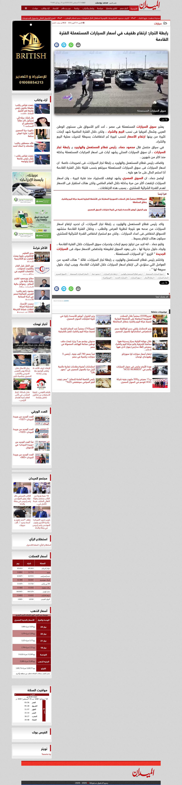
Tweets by (46, 754)
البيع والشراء (116, 131)
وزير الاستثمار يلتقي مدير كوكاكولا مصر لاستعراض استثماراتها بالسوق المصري (133, 330)
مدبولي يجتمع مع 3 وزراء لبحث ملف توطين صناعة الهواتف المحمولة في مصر (78, 343)
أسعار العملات (38, 555)
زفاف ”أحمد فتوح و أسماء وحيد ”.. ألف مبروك (22, 522)
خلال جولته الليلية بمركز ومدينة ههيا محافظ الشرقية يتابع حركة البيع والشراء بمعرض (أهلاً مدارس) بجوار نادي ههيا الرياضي (133, 344)
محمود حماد (127, 146)
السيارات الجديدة (121, 278)
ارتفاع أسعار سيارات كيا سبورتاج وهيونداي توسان (136, 355)
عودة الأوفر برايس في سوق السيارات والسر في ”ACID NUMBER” (133, 368)
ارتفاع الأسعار (136, 136)
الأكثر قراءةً (40, 247)
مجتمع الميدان (38, 477)
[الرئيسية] (134, 8)
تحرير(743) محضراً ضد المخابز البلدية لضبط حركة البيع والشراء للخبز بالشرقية (76, 330)
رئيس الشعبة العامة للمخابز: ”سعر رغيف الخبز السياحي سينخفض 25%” (76, 380)
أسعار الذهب (39, 610)
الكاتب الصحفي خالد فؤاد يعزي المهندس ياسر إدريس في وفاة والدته (22, 499)
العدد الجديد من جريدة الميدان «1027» (23, 418)
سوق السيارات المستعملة (154, 274)
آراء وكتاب (40, 99)
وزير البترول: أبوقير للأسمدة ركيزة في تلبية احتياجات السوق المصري (117, 209)
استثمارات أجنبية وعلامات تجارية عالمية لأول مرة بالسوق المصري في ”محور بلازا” (76, 369)
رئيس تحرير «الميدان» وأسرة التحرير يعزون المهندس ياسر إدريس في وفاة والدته (41, 523)
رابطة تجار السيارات (110, 274)
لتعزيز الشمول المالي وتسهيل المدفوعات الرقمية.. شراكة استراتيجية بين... (56, 18)
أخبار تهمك (40, 323)
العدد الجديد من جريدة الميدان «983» (23, 456)
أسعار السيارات (162, 278)
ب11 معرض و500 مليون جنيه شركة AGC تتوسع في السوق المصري (134, 380)
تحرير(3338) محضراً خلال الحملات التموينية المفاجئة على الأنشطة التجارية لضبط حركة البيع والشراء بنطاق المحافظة (104, 200)
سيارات (158, 23)
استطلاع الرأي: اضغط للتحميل (39, 544)
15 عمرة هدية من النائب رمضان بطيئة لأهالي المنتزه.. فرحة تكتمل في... (41, 499)
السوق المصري (132, 177)
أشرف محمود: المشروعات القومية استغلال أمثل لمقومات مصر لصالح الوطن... (127, 18)
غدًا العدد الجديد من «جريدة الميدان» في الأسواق (24, 444)
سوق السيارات (147, 126)
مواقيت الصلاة (37, 689)
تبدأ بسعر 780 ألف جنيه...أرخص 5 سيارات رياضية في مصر (78, 355)
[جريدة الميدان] (31, 56)
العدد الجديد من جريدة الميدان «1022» (23, 430)
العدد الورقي (39, 411)
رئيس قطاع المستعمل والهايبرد (95, 146)
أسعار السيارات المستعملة (79, 274)
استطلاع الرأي (38, 538)
